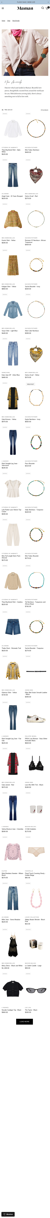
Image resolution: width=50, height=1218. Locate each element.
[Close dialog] (47, 599)
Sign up (13, 614)
